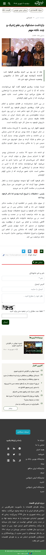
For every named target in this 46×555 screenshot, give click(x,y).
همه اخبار (40, 449)
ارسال (5, 322)
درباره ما (41, 440)
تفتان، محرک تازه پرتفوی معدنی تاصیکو (26, 392)
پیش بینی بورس (20, 10)
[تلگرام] (19, 448)
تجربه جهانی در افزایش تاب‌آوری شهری (14, 344)
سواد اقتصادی (36, 10)
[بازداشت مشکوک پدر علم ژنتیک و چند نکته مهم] (23, 52)
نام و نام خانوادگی (36, 273)
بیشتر (10, 408)
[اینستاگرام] (19, 454)
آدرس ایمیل (39, 284)
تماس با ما (39, 445)
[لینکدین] (14, 448)
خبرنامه (41, 454)
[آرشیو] (8, 460)
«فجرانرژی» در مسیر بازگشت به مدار (27, 404)
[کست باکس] (19, 460)
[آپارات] (8, 454)
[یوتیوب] (8, 448)
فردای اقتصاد (23, 3)
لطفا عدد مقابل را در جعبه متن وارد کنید (27, 311)
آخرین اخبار (38, 365)
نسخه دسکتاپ (23, 432)
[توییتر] (14, 454)
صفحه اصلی (40, 18)
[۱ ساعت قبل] (33, 347)
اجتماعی (29, 18)
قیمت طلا (6, 10)
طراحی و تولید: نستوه (23, 553)
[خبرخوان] (14, 460)
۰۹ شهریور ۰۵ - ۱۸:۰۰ (9, 350)
